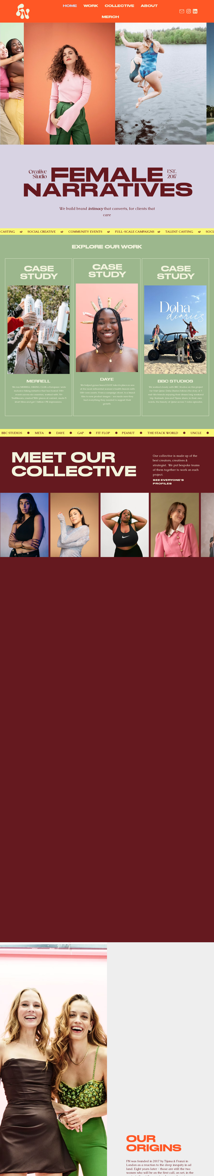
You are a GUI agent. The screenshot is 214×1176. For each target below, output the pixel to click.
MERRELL (38, 381)
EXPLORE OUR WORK (107, 247)
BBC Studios (175, 381)
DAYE (107, 379)
